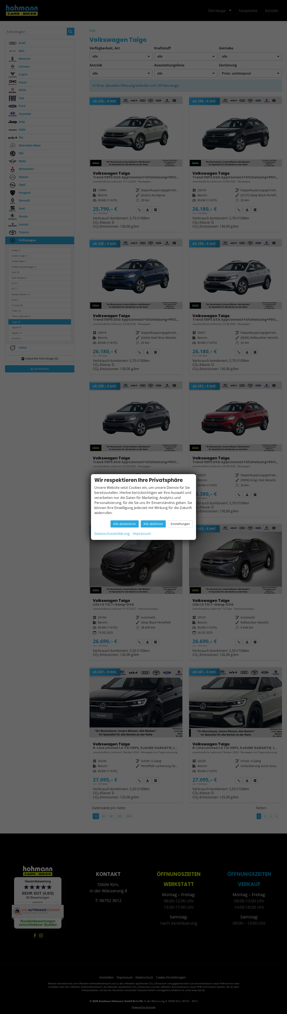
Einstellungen (180, 524)
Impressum (142, 533)
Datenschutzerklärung (112, 533)
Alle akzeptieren (124, 524)
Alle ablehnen (153, 524)
